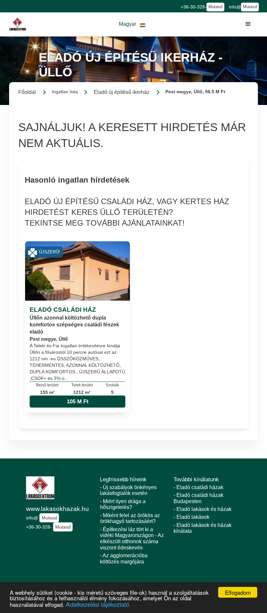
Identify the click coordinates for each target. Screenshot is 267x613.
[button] (132, 24)
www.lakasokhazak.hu (57, 508)
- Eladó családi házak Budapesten (198, 498)
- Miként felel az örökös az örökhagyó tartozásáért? (130, 518)
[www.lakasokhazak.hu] (17, 24)
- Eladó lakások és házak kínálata (203, 528)
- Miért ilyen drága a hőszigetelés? (123, 504)
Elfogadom (238, 592)
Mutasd (215, 7)
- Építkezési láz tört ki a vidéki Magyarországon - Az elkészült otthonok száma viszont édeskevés (132, 538)
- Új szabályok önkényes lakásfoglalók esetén (128, 490)
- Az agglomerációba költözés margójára (124, 558)
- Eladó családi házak (198, 487)
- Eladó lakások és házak (203, 509)
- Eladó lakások (191, 517)
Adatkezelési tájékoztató (97, 604)
